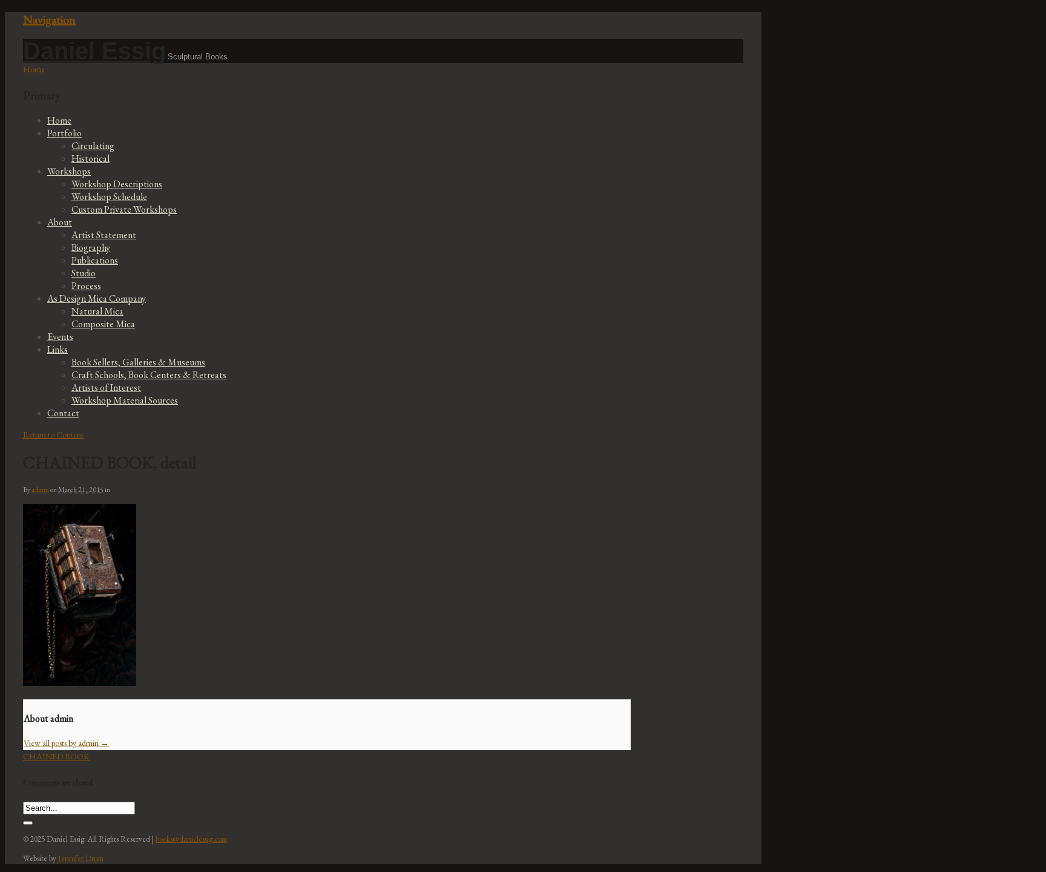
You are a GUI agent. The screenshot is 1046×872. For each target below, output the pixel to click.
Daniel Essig (94, 51)
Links (57, 349)
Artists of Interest (106, 387)
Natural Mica (97, 311)
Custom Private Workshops (124, 209)
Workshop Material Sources (124, 400)
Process (86, 285)
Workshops (69, 171)
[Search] (28, 823)
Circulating (92, 145)
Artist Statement (103, 234)
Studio (83, 273)
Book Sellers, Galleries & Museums (138, 362)
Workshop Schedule (109, 196)
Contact (63, 413)
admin (40, 489)
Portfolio (64, 133)
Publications (94, 260)
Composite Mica (103, 324)
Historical (90, 158)
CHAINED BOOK (56, 756)
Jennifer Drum (81, 858)
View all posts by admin (66, 742)
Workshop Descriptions (116, 184)
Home (59, 120)
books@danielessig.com (191, 839)
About (59, 222)
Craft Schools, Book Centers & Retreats (148, 374)
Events (60, 336)
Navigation (49, 19)
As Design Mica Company (96, 298)
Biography (90, 247)
